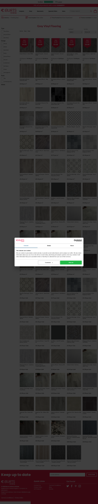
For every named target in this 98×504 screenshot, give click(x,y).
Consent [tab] (26, 245)
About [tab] (72, 245)
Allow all (71, 262)
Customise (48, 262)
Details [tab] (49, 245)
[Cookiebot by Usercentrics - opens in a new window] (75, 241)
